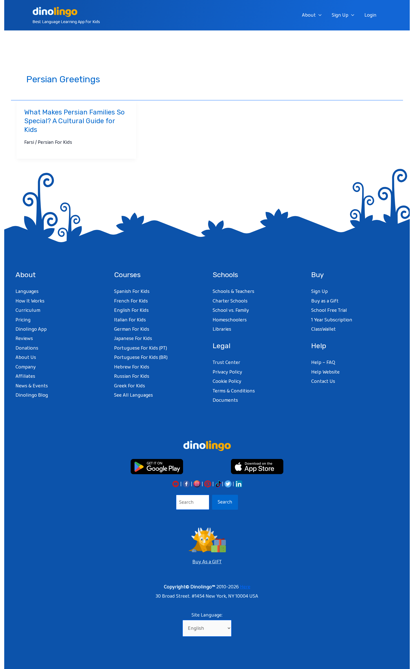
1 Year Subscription (331, 320)
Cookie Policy (227, 381)
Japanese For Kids (133, 339)
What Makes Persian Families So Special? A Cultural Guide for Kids (74, 121)
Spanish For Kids (132, 291)
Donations (26, 348)
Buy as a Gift (325, 301)
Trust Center (226, 362)
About (309, 15)
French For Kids (131, 301)
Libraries (222, 329)
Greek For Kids (129, 386)
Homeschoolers (230, 320)
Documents (225, 400)
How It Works (29, 301)
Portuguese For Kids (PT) (140, 348)
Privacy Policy (227, 372)
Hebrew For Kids (131, 367)
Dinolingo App (31, 329)
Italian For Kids (130, 320)
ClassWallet (323, 329)
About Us (25, 357)
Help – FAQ (323, 362)
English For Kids (131, 310)
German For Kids (131, 329)
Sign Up (340, 15)
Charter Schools (230, 301)
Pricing (22, 320)
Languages (27, 291)
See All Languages (133, 395)
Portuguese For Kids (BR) (141, 357)
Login (370, 15)
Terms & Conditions (234, 391)
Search (225, 502)
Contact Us (323, 381)
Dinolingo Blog (31, 395)
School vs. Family (231, 310)
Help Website (325, 372)
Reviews (24, 339)
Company (25, 367)
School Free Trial (329, 310)
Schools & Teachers (233, 291)
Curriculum (27, 310)
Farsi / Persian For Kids (48, 142)
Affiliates (25, 376)
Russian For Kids (131, 376)
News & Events (31, 386)
